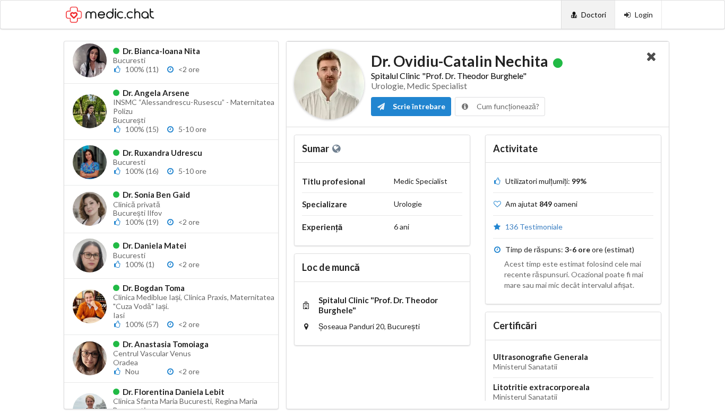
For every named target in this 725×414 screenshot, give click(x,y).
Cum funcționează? (507, 106)
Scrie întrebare (418, 106)
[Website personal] (337, 148)
